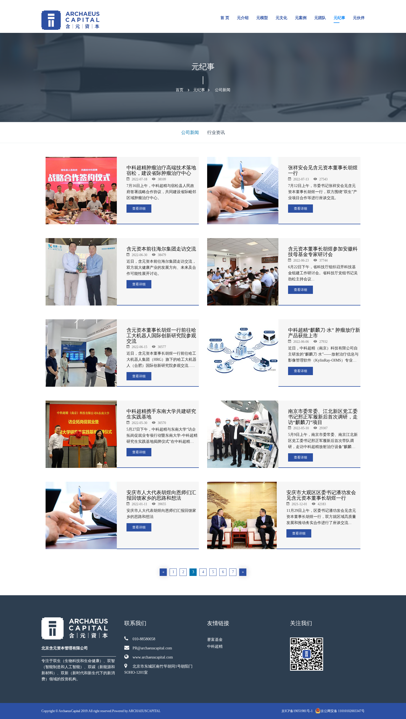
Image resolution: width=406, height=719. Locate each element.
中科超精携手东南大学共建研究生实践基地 (161, 414)
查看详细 (139, 208)
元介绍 (243, 18)
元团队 (320, 18)
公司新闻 (222, 90)
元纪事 (339, 18)
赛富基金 (215, 640)
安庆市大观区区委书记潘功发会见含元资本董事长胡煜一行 (321, 495)
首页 (179, 90)
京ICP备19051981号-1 (297, 711)
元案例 (301, 18)
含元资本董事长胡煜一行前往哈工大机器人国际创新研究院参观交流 (161, 335)
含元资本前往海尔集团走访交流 (161, 249)
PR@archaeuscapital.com (152, 648)
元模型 (262, 18)
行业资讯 (216, 132)
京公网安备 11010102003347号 (343, 711)
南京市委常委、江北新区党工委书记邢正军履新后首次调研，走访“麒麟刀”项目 (323, 417)
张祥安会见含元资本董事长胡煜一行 (323, 170)
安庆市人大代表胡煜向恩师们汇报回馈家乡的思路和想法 (161, 495)
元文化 (281, 18)
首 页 (224, 18)
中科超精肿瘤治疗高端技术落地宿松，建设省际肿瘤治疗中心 (161, 170)
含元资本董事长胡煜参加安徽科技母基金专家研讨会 (323, 251)
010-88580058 (144, 639)
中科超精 (215, 646)
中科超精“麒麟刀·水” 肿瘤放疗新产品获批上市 (324, 332)
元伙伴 (359, 18)
